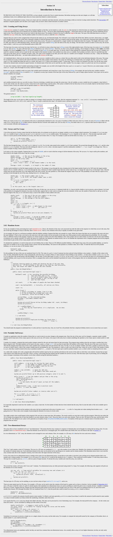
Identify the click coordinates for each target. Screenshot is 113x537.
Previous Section (87, 1)
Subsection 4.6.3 (103, 484)
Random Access (105, 11)
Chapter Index (102, 1)
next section (102, 20)
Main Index (109, 1)
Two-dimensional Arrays (105, 14)
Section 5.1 (24, 124)
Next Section (95, 1)
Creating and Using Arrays (105, 8)
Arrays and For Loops (105, 10)
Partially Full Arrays (105, 12)
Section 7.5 (97, 430)
